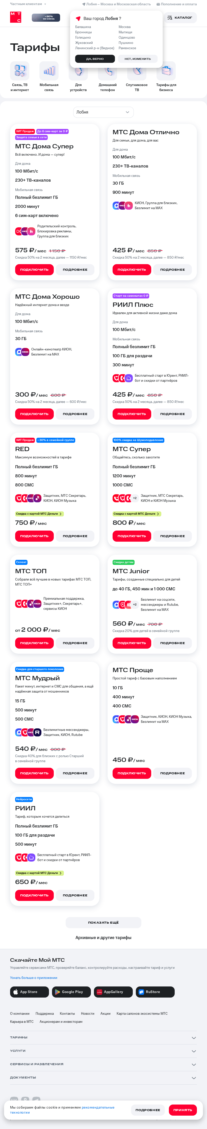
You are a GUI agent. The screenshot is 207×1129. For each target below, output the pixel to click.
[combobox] (103, 112)
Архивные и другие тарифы (103, 938)
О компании (20, 1013)
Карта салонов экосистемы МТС (142, 1013)
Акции (105, 1013)
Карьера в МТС (22, 1021)
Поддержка (45, 1013)
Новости (87, 1013)
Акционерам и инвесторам (61, 1021)
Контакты (67, 1013)
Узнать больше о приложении (33, 977)
